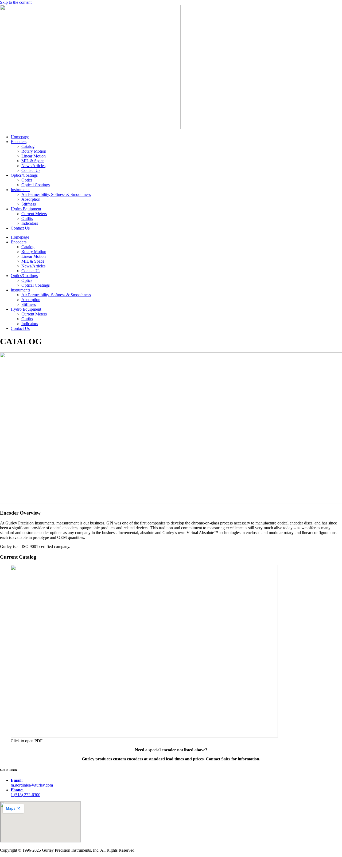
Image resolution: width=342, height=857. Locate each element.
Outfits (27, 218)
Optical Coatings (35, 185)
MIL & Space (32, 161)
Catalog (27, 146)
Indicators (29, 223)
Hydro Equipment (26, 209)
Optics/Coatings (24, 175)
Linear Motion (33, 156)
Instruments (20, 189)
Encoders (18, 141)
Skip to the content (16, 2)
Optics (26, 180)
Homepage (20, 137)
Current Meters (34, 213)
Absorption (30, 199)
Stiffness (28, 204)
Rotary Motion (33, 151)
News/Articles (33, 165)
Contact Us (30, 170)
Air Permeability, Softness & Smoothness (56, 194)
